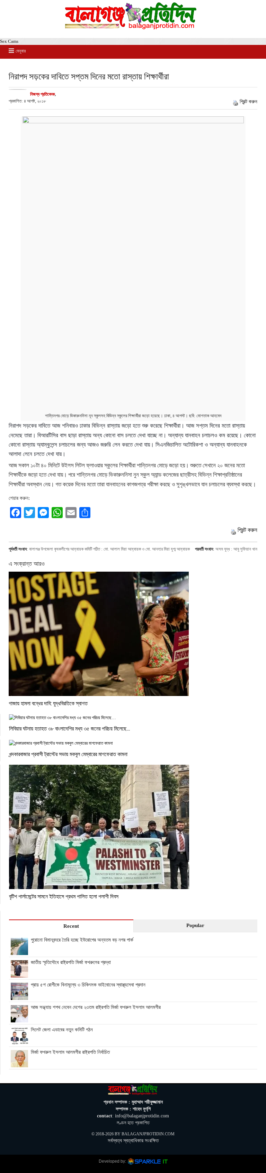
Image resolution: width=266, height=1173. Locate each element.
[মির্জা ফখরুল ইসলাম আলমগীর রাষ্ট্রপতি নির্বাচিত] (19, 1063)
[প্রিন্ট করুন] (235, 101)
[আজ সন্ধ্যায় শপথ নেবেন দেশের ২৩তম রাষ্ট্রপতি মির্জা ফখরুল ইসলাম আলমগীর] (19, 1018)
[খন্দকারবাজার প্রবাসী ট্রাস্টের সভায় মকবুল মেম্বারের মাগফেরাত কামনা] (133, 743)
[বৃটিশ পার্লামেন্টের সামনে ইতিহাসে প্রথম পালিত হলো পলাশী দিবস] (133, 827)
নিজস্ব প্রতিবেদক (42, 94)
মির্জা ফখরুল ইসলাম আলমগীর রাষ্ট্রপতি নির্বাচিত (70, 1052)
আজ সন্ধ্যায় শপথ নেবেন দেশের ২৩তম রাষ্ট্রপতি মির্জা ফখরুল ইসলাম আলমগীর (96, 1007)
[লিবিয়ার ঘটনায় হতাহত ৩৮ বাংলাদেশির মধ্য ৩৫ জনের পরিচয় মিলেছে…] (133, 717)
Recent (71, 926)
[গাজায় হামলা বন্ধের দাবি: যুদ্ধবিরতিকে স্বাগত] (133, 634)
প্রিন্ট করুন (248, 101)
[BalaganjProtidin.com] (131, 27)
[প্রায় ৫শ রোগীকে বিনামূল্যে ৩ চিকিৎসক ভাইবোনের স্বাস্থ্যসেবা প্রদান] (19, 996)
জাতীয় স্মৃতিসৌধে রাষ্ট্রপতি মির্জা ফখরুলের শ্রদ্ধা (71, 962)
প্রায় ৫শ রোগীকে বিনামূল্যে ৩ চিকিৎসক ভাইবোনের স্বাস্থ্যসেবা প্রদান (88, 985)
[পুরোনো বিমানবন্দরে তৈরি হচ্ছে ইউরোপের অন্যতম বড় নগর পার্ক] (19, 951)
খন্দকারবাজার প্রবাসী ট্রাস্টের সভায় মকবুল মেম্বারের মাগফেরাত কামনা (69, 753)
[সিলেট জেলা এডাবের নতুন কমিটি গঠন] (19, 1041)
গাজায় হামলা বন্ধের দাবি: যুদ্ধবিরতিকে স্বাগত (48, 703)
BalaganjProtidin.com (148, 1134)
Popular (195, 925)
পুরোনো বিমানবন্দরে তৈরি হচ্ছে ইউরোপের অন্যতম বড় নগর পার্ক (82, 940)
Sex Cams (9, 41)
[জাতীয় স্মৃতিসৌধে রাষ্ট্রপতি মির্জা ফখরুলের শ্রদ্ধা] (19, 973)
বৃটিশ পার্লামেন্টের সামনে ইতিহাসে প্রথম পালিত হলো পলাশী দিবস (63, 896)
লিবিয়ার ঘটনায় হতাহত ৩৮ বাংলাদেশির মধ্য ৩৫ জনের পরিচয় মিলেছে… (69, 728)
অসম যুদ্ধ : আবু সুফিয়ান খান (236, 549)
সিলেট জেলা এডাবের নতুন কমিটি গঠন (62, 1029)
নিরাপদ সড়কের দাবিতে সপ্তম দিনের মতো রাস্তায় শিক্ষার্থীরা (89, 76)
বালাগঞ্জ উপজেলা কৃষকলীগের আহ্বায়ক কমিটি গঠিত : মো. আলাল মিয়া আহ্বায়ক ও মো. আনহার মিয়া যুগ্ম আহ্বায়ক (109, 549)
